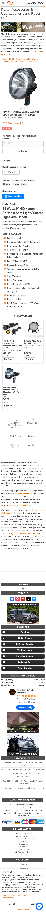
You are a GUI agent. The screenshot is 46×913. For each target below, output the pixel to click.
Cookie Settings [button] (23, 910)
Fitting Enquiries (36, 52)
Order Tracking (25, 668)
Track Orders (15, 436)
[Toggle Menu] (3, 3)
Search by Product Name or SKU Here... (15, 425)
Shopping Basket (15, 446)
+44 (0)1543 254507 (25, 833)
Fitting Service (25, 638)
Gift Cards (32, 445)
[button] (23, 27)
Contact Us (24, 864)
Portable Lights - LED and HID (23, 62)
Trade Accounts (24, 650)
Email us (25, 632)
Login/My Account (24, 656)
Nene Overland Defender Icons (20, 505)
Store (4, 59)
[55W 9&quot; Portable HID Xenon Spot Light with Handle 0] (23, 86)
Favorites (32, 436)
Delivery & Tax (25, 662)
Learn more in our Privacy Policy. (14, 895)
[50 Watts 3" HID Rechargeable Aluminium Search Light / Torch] (12, 328)
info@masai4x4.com (24, 836)
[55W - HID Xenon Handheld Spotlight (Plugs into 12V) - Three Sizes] (12, 375)
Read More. (5, 54)
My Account (32, 423)
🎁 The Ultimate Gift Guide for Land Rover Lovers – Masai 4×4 (23, 769)
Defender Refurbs (24, 644)
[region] (23, 27)
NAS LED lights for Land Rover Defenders (20, 534)
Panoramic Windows (21, 494)
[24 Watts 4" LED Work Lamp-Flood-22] (34, 328)
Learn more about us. (10, 898)
